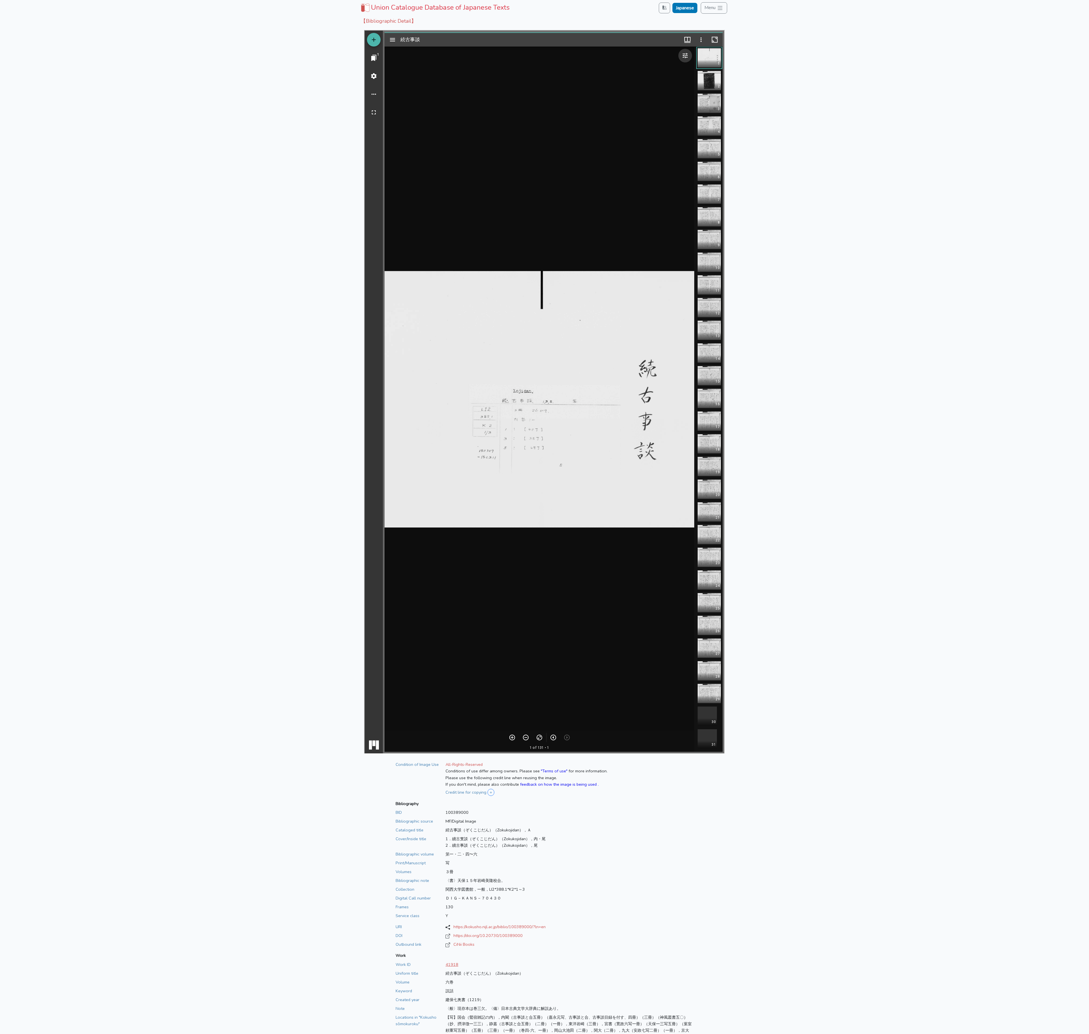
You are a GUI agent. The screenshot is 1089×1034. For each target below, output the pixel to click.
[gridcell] (435, 7)
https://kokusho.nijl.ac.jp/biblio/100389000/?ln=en (499, 927)
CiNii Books (463, 944)
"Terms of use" (554, 771)
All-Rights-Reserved (464, 764)
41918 (452, 964)
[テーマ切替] (664, 8)
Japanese (685, 8)
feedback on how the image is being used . (559, 784)
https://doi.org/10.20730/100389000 (488, 935)
